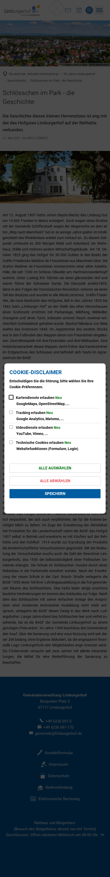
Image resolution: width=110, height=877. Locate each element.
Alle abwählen (55, 481)
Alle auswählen (55, 468)
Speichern (55, 493)
